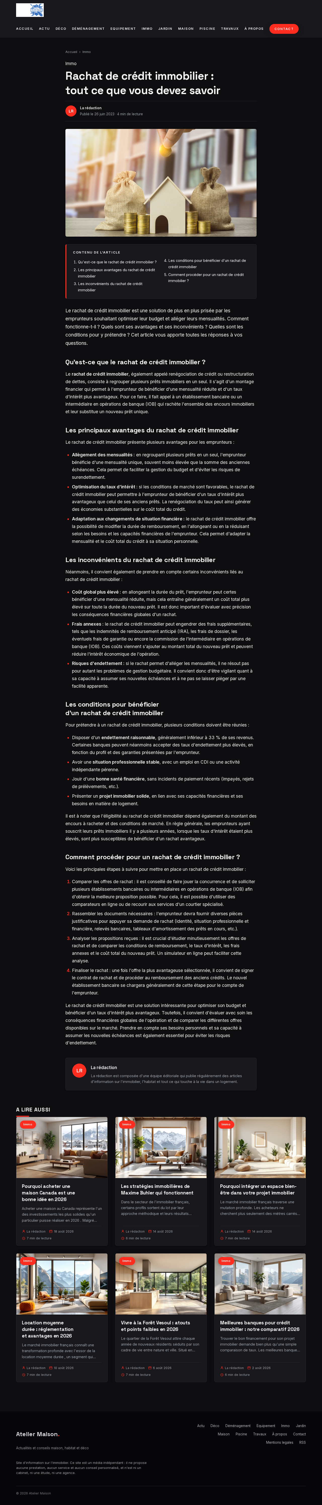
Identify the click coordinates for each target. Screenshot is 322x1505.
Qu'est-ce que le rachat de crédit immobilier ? (117, 262)
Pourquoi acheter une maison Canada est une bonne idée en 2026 (48, 1193)
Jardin (165, 29)
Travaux (230, 29)
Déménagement (88, 29)
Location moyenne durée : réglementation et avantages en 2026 (47, 1329)
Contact (284, 29)
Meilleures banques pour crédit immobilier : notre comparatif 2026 (260, 1326)
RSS (302, 1442)
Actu (44, 29)
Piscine (207, 29)
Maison (186, 29)
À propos (254, 29)
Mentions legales (279, 1442)
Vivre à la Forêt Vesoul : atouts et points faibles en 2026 (155, 1326)
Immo (147, 29)
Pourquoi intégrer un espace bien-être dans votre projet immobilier (258, 1189)
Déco (61, 29)
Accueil (24, 29)
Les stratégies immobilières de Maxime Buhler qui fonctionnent (157, 1189)
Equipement (123, 29)
